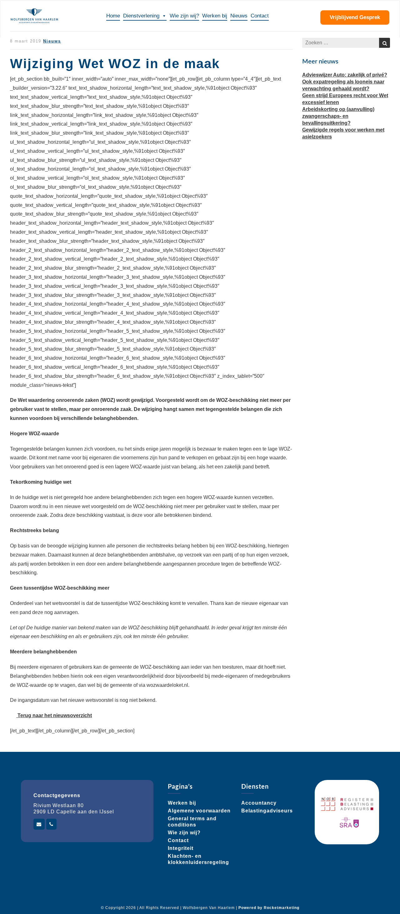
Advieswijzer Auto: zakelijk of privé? (344, 74)
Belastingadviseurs (267, 810)
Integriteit (180, 848)
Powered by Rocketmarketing (268, 908)
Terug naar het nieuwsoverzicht (54, 715)
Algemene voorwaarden (199, 810)
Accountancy (259, 803)
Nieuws (239, 16)
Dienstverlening (141, 16)
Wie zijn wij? (184, 16)
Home (113, 16)
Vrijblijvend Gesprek (355, 17)
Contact (260, 16)
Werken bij (214, 16)
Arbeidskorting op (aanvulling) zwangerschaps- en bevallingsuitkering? (338, 116)
